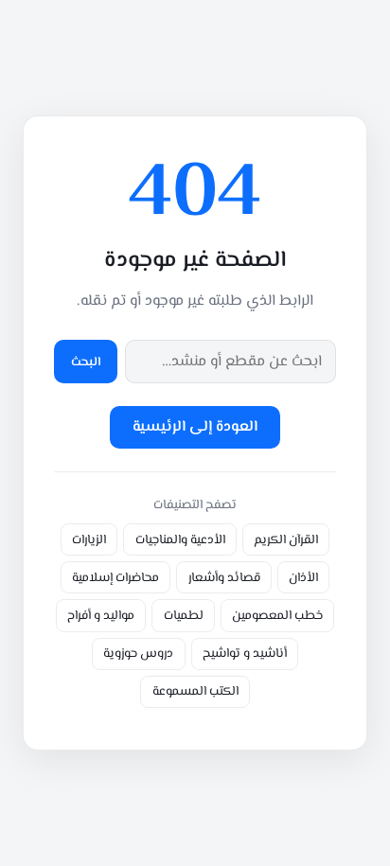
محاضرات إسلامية (115, 578)
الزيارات (89, 540)
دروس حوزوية (138, 653)
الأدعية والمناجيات (180, 540)
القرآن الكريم (286, 540)
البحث (86, 362)
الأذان (303, 578)
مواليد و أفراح (100, 616)
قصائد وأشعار (224, 578)
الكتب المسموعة (195, 691)
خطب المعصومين (277, 616)
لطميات (184, 616)
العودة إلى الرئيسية (195, 427)
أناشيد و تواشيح (245, 653)
